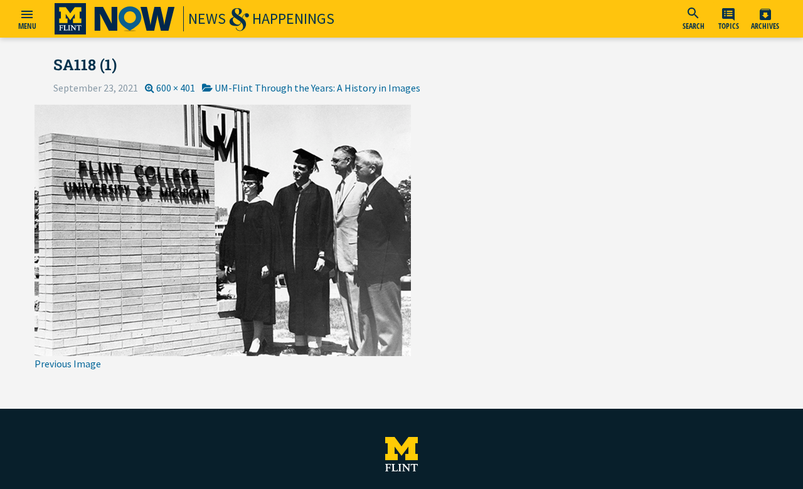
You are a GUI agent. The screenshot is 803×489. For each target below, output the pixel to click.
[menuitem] (693, 19)
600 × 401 (175, 88)
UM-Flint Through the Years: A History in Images (317, 88)
